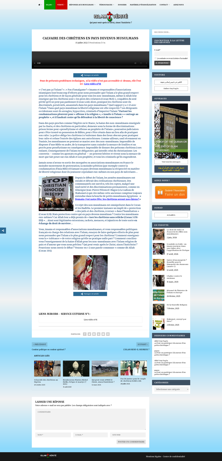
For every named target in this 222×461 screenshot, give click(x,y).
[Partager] (3, 231)
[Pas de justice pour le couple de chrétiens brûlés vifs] (133, 368)
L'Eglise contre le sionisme (174, 277)
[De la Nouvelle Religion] (158, 310)
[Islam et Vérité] (111, 23)
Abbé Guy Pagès (161, 341)
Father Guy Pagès (171, 88)
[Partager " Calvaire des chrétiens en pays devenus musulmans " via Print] (108, 334)
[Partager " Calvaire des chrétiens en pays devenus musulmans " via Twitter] (89, 334)
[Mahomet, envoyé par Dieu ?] (158, 324)
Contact (164, 5)
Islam (49, 5)
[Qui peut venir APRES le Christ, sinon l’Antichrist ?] (105, 368)
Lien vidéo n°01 (92, 84)
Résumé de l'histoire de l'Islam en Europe (177, 291)
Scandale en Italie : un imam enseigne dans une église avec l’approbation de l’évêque (178, 247)
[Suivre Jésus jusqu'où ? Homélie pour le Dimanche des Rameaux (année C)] (158, 265)
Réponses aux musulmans (81, 5)
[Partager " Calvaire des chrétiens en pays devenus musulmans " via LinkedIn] (98, 334)
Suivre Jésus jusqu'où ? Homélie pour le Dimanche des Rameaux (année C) (177, 263)
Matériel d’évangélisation (143, 5)
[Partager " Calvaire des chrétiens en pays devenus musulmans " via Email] (103, 334)
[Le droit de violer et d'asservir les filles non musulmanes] (158, 235)
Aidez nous (178, 5)
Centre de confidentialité (174, 456)
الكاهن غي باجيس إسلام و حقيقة (171, 82)
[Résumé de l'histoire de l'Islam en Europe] (158, 295)
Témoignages (105, 5)
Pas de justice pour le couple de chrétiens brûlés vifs (133, 380)
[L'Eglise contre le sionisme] (158, 281)
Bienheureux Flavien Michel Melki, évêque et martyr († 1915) (75, 382)
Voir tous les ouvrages (171, 162)
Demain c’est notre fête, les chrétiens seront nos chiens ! (107, 199)
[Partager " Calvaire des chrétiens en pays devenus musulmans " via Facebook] (84, 334)
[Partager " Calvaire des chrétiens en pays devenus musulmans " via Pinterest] (94, 334)
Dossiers (122, 5)
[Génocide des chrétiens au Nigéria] (47, 368)
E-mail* (157, 50)
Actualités (171, 215)
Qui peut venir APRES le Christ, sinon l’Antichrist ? (103, 381)
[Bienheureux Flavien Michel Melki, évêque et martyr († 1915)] (76, 368)
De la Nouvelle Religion (177, 305)
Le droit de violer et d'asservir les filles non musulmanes (177, 232)
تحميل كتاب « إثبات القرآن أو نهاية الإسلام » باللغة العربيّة (171, 169)
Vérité (60, 5)
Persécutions (95, 43)
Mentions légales (153, 456)
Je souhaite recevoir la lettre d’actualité (172, 58)
